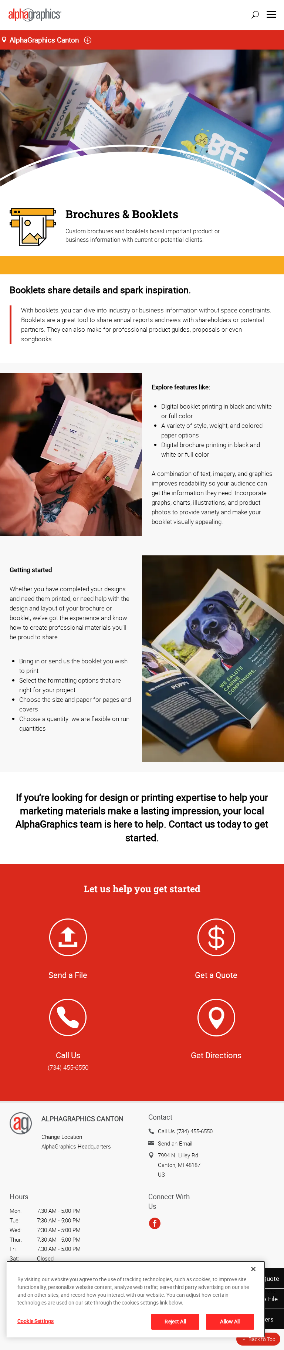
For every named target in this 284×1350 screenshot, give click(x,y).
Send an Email (175, 1143)
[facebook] (154, 1224)
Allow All (230, 1321)
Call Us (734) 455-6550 (185, 1131)
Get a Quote (216, 975)
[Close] (253, 1269)
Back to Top (261, 1339)
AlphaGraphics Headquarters (76, 1146)
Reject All (175, 1321)
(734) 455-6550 (68, 1067)
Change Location (61, 1136)
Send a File (67, 975)
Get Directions (216, 1055)
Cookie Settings (35, 1320)
